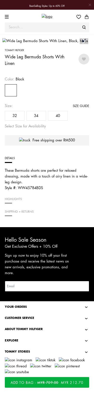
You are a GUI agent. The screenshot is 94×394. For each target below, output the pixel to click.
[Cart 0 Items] (86, 17)
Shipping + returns (19, 211)
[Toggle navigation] (7, 17)
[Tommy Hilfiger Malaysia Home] (47, 17)
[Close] (89, 5)
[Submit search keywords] (84, 27)
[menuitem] (80, 17)
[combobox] (47, 27)
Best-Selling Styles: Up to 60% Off (47, 6)
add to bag (47, 382)
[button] (84, 41)
